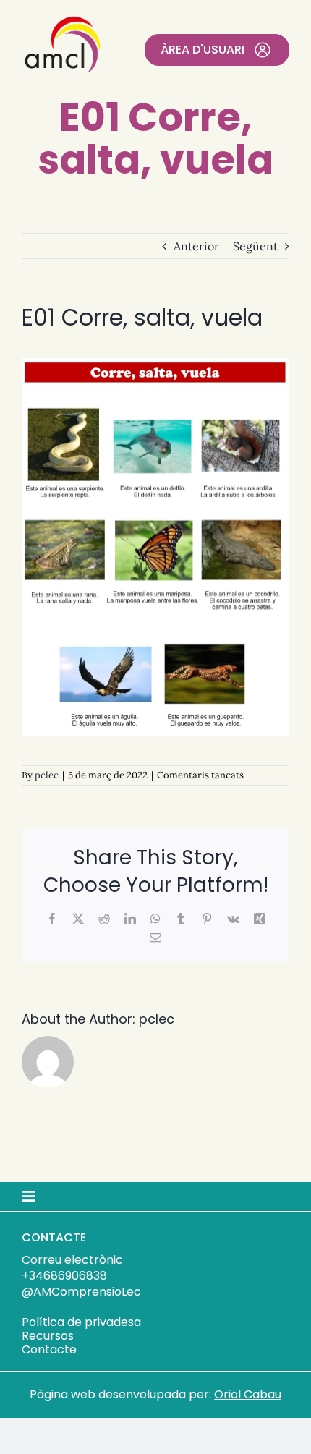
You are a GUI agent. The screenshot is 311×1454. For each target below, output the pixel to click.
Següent (255, 246)
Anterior (196, 246)
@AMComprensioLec (81, 1291)
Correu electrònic (72, 1259)
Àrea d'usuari (202, 49)
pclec (47, 775)
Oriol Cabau (247, 1394)
